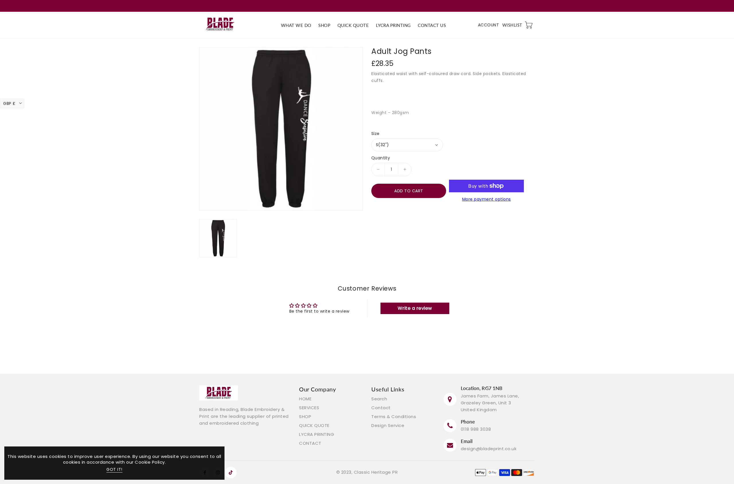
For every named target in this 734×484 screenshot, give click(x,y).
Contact (381, 408)
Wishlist (512, 25)
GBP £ (9, 103)
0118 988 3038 (476, 429)
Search (379, 399)
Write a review (415, 308)
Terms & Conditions (393, 417)
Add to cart (408, 191)
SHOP (305, 417)
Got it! (114, 469)
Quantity (380, 158)
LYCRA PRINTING (316, 434)
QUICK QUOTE (314, 425)
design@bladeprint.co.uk (489, 449)
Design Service (387, 425)
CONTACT (310, 443)
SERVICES (309, 408)
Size (375, 134)
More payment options (486, 199)
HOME (305, 399)
